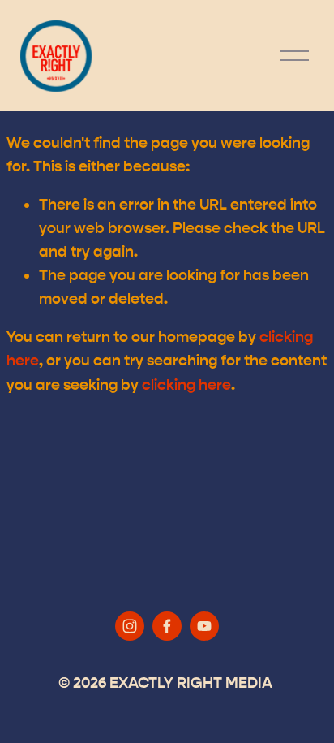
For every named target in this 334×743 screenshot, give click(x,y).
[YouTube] (204, 626)
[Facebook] (167, 626)
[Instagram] (129, 626)
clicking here (186, 385)
